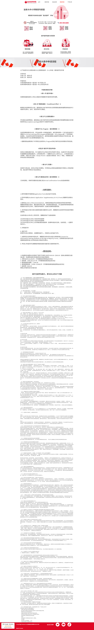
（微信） (54, 23)
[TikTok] (69, 624)
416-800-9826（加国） (51, 22)
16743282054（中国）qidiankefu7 (45, 23)
